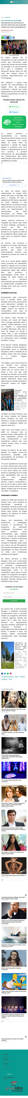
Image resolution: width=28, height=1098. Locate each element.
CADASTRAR (14, 601)
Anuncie (9, 1074)
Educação (7, 17)
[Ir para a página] (14, 2)
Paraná (16, 676)
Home (2, 17)
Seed (10, 679)
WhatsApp (15, 107)
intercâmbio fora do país (7, 676)
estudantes (4, 679)
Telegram (15, 112)
